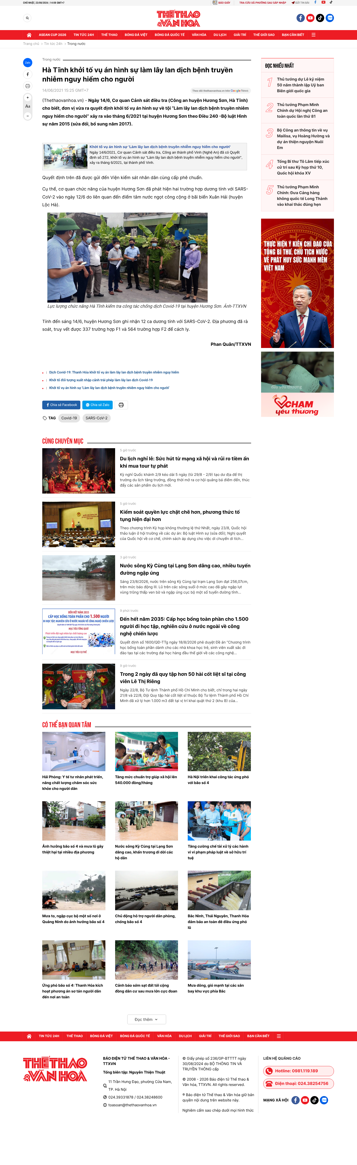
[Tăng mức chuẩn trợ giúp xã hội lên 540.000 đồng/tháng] (146, 751)
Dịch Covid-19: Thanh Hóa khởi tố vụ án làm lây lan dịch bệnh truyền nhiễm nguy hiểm (114, 372)
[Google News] (220, 92)
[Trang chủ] (29, 35)
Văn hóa (199, 35)
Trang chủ (31, 44)
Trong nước (76, 44)
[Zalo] (330, 18)
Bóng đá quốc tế (170, 35)
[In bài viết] (27, 86)
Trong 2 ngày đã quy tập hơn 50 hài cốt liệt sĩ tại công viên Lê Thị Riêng (183, 677)
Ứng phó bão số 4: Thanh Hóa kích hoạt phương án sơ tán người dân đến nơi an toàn (72, 991)
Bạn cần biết (293, 35)
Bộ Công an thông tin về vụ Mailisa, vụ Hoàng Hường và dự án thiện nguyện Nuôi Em (303, 139)
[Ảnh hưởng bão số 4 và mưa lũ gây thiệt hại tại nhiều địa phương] (73, 821)
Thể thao (109, 35)
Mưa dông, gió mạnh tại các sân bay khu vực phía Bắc (216, 988)
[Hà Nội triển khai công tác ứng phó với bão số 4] (219, 751)
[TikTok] (332, 2)
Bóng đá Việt (136, 35)
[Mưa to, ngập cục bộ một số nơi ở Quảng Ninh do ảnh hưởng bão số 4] (73, 890)
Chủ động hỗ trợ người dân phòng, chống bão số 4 (145, 919)
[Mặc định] (28, 106)
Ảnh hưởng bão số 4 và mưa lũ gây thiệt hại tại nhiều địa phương (72, 849)
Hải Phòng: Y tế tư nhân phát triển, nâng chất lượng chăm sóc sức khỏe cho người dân (72, 783)
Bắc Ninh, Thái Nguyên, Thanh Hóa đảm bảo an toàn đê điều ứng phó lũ (218, 922)
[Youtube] (323, 2)
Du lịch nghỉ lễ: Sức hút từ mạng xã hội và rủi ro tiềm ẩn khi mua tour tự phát (184, 462)
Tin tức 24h (84, 35)
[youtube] (310, 18)
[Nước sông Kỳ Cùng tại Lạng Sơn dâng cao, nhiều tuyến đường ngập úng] (78, 578)
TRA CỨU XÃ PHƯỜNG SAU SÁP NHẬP (262, 2)
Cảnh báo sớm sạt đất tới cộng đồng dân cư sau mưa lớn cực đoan (146, 988)
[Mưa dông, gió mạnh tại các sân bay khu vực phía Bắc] (219, 960)
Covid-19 (69, 418)
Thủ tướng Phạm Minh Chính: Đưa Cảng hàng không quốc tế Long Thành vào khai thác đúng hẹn (302, 195)
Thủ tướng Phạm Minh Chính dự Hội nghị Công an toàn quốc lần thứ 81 (302, 110)
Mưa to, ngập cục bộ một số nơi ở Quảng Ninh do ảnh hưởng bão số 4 (73, 919)
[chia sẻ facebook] (27, 74)
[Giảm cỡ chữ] (27, 116)
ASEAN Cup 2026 (52, 35)
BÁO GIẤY (224, 2)
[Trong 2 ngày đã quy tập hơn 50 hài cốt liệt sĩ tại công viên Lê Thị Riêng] (78, 686)
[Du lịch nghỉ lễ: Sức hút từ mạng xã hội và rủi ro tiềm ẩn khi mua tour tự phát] (78, 471)
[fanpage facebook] (301, 18)
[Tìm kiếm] (27, 18)
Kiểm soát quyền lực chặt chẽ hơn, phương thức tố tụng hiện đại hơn (180, 515)
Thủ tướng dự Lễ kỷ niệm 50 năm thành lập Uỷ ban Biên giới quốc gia (300, 85)
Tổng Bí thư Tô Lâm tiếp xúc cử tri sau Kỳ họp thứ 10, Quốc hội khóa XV (303, 167)
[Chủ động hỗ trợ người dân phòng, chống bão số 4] (146, 890)
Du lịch (220, 35)
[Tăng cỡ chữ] (27, 97)
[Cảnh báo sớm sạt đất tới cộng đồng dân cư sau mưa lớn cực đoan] (146, 960)
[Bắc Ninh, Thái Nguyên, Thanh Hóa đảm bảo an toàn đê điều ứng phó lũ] (219, 890)
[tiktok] (320, 18)
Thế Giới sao (264, 35)
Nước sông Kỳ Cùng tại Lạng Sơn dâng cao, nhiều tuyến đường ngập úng (185, 569)
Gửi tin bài (302, 2)
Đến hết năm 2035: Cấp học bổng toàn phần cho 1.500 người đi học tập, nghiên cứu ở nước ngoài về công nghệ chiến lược (184, 626)
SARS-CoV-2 (97, 418)
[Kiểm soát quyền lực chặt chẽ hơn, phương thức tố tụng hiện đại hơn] (78, 524)
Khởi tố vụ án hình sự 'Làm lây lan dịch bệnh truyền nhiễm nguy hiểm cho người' (160, 147)
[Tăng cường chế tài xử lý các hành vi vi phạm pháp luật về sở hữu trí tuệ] (219, 821)
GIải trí (240, 35)
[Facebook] (315, 2)
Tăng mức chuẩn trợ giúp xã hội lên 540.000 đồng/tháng (146, 780)
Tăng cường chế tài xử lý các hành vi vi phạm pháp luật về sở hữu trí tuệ (218, 852)
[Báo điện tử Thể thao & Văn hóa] (178, 18)
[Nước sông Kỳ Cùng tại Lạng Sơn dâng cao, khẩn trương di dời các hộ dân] (146, 821)
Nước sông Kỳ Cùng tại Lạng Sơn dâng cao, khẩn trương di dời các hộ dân (144, 852)
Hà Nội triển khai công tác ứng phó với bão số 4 (218, 780)
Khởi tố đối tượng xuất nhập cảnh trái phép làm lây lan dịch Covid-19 (101, 380)
